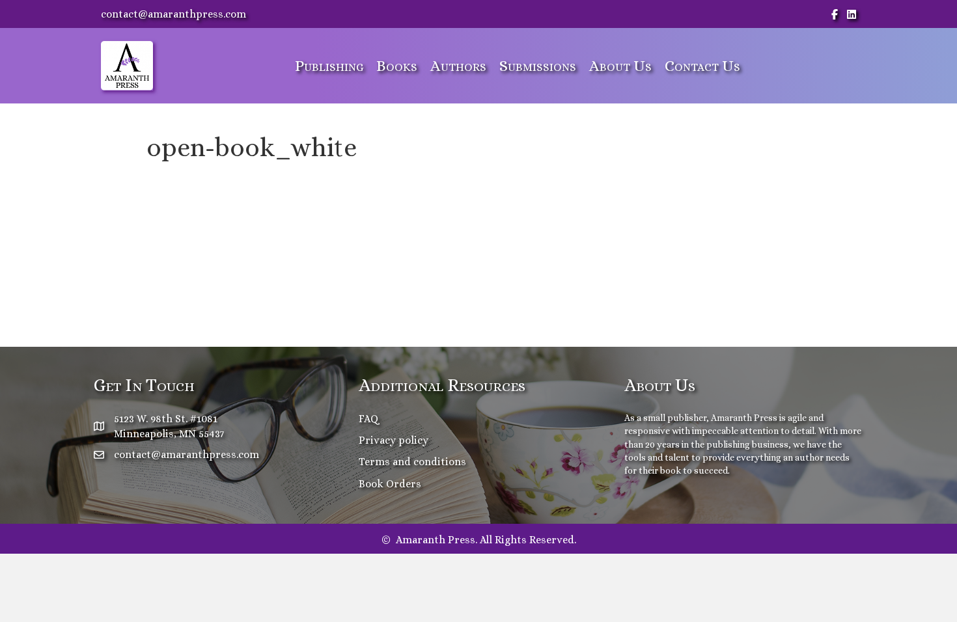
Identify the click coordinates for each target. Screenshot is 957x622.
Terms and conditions (412, 461)
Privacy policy (393, 440)
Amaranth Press (744, 417)
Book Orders (390, 484)
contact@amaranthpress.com (173, 14)
